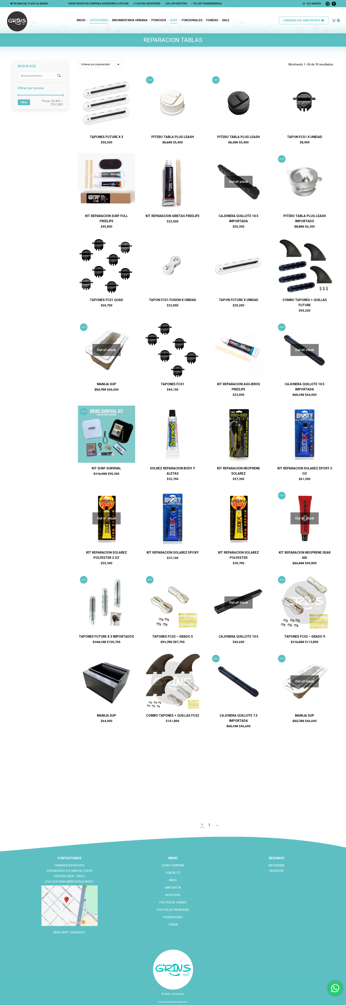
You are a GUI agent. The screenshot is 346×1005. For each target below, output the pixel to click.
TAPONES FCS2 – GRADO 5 (172, 636)
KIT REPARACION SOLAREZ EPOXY (173, 552)
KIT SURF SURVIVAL (106, 468)
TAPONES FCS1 (172, 384)
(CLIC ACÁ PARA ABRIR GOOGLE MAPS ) (69, 881)
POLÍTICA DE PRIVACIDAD (173, 909)
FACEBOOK (277, 870)
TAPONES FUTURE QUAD (106, 800)
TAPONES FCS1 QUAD (106, 300)
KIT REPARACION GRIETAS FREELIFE (172, 216)
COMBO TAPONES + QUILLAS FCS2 (172, 715)
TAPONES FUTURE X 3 (106, 137)
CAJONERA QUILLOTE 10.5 (238, 636)
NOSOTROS (172, 895)
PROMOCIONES (173, 917)
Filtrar (24, 102)
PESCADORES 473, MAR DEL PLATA (69, 870)
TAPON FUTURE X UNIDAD (238, 300)
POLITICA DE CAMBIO (173, 902)
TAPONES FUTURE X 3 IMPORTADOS (106, 636)
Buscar (59, 75)
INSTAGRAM (276, 865)
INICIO (173, 880)
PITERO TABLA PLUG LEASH (172, 137)
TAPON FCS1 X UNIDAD (304, 137)
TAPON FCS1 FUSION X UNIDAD (172, 300)
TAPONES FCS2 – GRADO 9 (304, 636)
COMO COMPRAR (173, 865)
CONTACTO (173, 872)
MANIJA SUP (106, 384)
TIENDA (173, 924)
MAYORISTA (173, 887)
